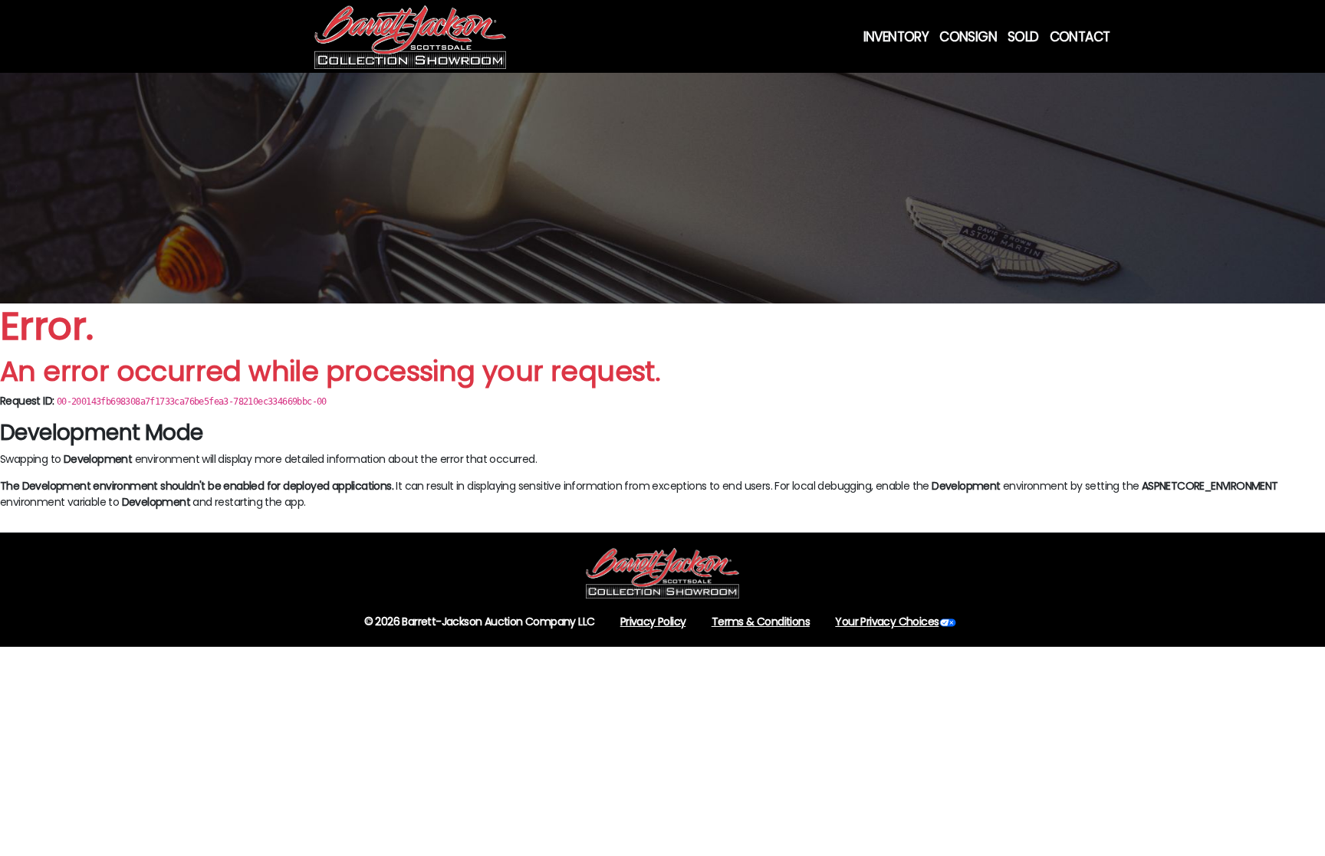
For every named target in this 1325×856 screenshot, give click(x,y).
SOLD (1023, 37)
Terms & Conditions (761, 621)
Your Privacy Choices (887, 621)
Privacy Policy (653, 621)
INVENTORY (896, 37)
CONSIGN (968, 37)
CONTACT (1080, 37)
